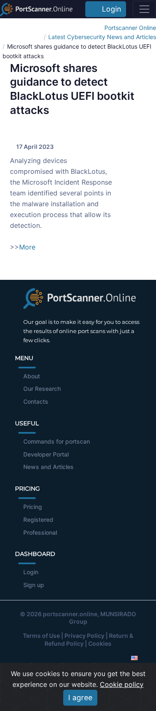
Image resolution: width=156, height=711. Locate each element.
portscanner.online (70, 613)
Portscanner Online (130, 27)
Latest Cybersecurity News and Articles (102, 36)
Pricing (32, 506)
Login (109, 9)
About (31, 376)
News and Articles (48, 466)
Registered (38, 519)
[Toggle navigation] (144, 9)
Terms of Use (41, 635)
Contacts (35, 401)
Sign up (33, 584)
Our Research (42, 388)
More (27, 247)
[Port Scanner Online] (36, 9)
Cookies (99, 643)
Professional (40, 532)
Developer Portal (46, 454)
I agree (80, 697)
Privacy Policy (84, 635)
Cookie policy (122, 684)
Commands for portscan (56, 441)
